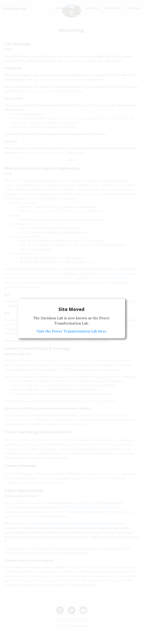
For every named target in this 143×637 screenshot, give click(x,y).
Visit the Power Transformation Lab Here (72, 331)
